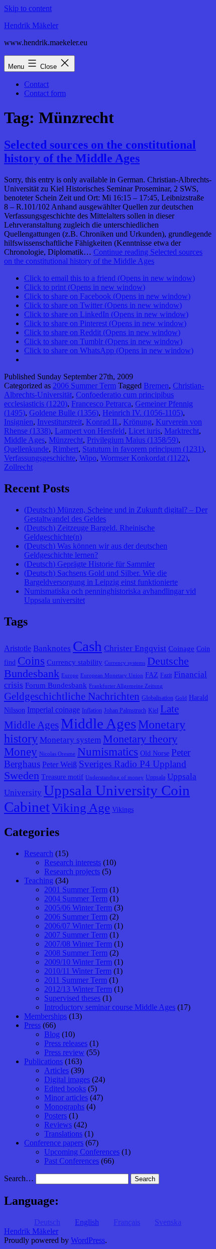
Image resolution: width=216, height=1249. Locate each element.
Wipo (87, 458)
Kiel (153, 710)
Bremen (156, 385)
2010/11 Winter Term (78, 971)
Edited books (65, 1088)
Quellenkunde (26, 449)
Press (32, 1025)
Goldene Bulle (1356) (63, 412)
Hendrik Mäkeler (31, 25)
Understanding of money (114, 777)
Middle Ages (24, 440)
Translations (63, 1133)
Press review (64, 1052)
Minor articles (66, 1097)
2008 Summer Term (75, 953)
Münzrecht (66, 440)
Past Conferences (71, 1161)
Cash (87, 646)
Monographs (64, 1106)
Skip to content (28, 8)
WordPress (88, 1240)
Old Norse (154, 753)
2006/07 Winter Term (78, 925)
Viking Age (81, 807)
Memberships (45, 1016)
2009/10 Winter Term (78, 962)
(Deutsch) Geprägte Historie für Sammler (89, 564)
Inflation (92, 710)
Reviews (58, 1124)
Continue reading (103, 256)
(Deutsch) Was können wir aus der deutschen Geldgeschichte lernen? (95, 550)
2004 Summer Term (75, 898)
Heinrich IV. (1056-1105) (142, 412)
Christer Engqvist (135, 648)
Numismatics (107, 752)
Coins (31, 661)
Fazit (166, 675)
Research (38, 853)
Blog (52, 1034)
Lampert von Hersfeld (90, 431)
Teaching (38, 880)
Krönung (137, 422)
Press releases (65, 1043)
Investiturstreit (59, 422)
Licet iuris (144, 431)
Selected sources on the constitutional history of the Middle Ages (100, 151)
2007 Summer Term (75, 934)
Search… (19, 1178)
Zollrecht (18, 467)
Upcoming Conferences (82, 1152)
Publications (43, 1061)
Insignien (18, 422)
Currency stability (74, 662)
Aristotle (17, 648)
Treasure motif (62, 777)
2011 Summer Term (75, 980)
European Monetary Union (111, 675)
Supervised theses (72, 998)
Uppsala (155, 777)
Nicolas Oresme (57, 754)
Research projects (72, 871)
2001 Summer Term (75, 889)
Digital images (67, 1079)
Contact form (45, 93)
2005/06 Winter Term (78, 907)
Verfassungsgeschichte (39, 458)
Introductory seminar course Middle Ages (109, 1007)
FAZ (151, 675)
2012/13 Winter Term (78, 989)
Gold (181, 698)
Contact (36, 84)
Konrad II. (102, 422)
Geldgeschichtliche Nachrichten (72, 696)
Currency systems (124, 663)
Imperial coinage (53, 709)
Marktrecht (181, 431)
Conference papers (53, 1142)
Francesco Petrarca (101, 403)
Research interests (72, 862)
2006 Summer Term (84, 385)
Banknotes (52, 648)
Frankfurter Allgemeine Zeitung (126, 686)
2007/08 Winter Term (78, 944)
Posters (55, 1115)
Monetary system (70, 740)
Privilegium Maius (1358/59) (132, 440)
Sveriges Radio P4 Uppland (132, 764)
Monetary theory (140, 739)
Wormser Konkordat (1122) (144, 458)
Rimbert (65, 449)
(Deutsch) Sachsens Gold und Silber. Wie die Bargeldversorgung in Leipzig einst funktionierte (101, 577)
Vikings (123, 809)
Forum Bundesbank (56, 685)
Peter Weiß (59, 764)
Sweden (21, 776)
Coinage (181, 649)
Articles (56, 1070)
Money (20, 752)
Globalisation (157, 697)
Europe (69, 675)
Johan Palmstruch (125, 710)
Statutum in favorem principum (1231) (143, 449)
